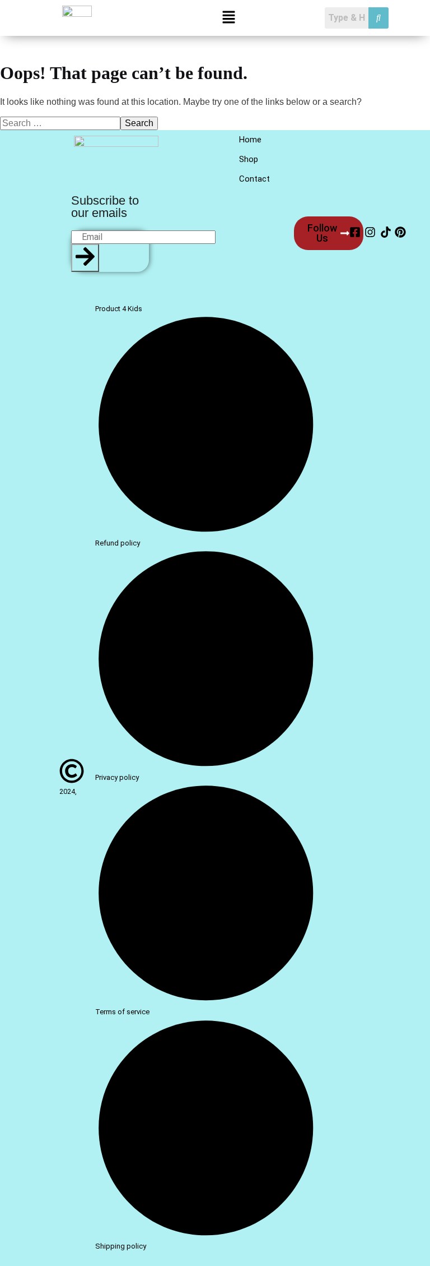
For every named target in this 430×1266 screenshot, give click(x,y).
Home (250, 140)
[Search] (85, 257)
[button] (229, 18)
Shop (248, 159)
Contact (254, 179)
